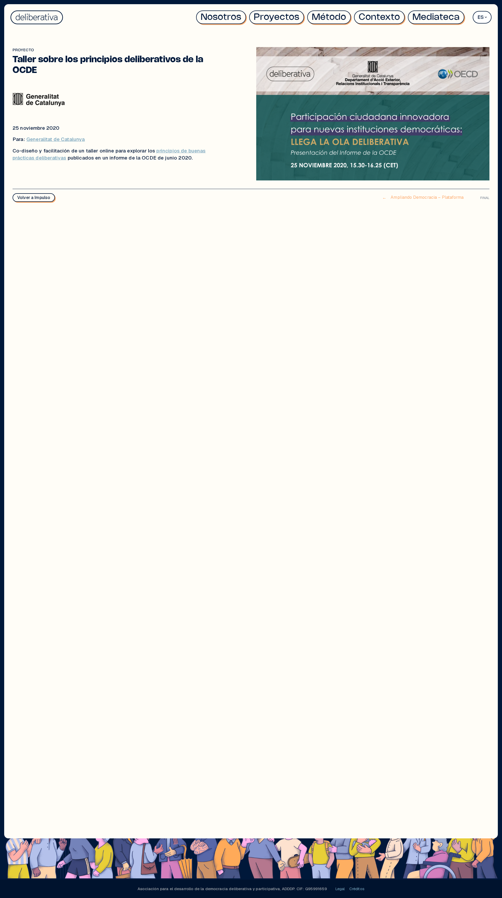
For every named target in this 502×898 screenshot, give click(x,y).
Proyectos (276, 17)
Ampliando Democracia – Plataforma (423, 197)
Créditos (356, 888)
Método (329, 17)
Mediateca (436, 17)
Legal (340, 888)
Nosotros (221, 17)
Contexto (379, 17)
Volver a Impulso (33, 197)
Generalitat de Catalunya (55, 139)
